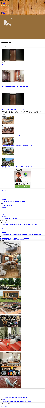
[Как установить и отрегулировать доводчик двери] (10, 252)
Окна (5, 20)
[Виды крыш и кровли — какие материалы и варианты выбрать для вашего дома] (8, 165)
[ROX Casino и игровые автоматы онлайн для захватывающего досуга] (10, 326)
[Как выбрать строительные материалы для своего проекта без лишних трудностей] (10, 375)
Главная (1, 39)
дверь (12, 238)
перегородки (36, 238)
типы (18, 239)
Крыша (5, 22)
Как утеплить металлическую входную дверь (15, 64)
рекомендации (5, 239)
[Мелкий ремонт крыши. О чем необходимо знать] (10, 351)
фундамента (22, 239)
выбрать (6, 238)
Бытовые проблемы (7, 35)
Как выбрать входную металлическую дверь (15, 86)
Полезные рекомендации (8, 16)
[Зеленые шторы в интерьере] (10, 338)
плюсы (40, 238)
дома (15, 238)
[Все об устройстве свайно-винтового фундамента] (10, 301)
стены (17, 239)
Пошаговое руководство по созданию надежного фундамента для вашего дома (17, 124)
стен (15, 239)
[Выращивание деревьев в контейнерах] (10, 289)
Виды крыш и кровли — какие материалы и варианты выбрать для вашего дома (17, 166)
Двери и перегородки (8, 18)
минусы (32, 238)
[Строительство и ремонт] (5, 10)
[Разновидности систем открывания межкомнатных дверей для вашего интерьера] (8, 144)
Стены (5, 21)
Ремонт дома (6, 27)
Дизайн (4, 28)
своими (13, 239)
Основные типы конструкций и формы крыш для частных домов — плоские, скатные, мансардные (21, 135)
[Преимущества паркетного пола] (10, 277)
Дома (5, 19)
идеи (20, 238)
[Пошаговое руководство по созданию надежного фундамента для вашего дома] (8, 123)
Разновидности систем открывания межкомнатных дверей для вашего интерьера (17, 145)
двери (10, 238)
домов (18, 238)
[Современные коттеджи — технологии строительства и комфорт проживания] (8, 155)
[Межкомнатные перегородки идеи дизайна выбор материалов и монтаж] (10, 363)
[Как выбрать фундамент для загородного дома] (10, 314)
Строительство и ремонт (8, 17)
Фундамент (6, 23)
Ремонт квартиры (7, 26)
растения (1, 239)
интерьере (26, 238)
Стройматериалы (7, 24)
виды (1, 238)
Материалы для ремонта (8, 25)
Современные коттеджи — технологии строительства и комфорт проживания (16, 156)
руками (9, 239)
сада (10, 239)
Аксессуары (6, 29)
